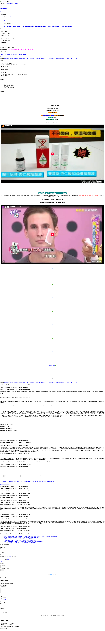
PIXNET (44, 615)
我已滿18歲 (2, 628)
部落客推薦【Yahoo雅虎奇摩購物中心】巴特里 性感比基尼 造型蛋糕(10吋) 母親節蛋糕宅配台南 (21, 537)
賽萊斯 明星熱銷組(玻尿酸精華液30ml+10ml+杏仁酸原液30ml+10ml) (13, 54)
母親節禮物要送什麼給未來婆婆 (47, 115)
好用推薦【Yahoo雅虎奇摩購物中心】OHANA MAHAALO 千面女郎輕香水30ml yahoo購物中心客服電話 (23, 541)
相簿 (3, 19)
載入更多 (2, 563)
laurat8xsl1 (2, 550)
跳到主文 (2, 11)
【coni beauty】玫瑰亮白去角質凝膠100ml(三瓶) (45, 481)
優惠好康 (3, 8)
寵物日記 (9, 559)
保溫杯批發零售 (52, 365)
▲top (1, 561)
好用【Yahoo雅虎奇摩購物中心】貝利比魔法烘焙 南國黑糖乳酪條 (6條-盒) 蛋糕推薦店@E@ (20, 542)
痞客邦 (8, 556)
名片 (3, 21)
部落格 (4, 20)
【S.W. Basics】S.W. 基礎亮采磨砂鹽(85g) (8, 481)
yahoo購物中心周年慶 (4, 484)
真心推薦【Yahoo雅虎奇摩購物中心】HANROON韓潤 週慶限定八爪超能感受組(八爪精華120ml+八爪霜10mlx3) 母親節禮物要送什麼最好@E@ (30, 536)
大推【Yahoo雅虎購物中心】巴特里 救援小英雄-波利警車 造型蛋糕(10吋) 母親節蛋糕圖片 (20, 540)
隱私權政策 (58, 615)
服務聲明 (62, 615)
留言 (11, 556)
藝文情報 (4, 599)
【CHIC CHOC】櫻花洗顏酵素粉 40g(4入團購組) (26, 481)
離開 (6, 628)
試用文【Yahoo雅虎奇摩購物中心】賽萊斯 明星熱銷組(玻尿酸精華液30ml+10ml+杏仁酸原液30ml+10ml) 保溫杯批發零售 (37, 26)
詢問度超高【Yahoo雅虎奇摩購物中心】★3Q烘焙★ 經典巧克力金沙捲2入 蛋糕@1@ (19, 538)
